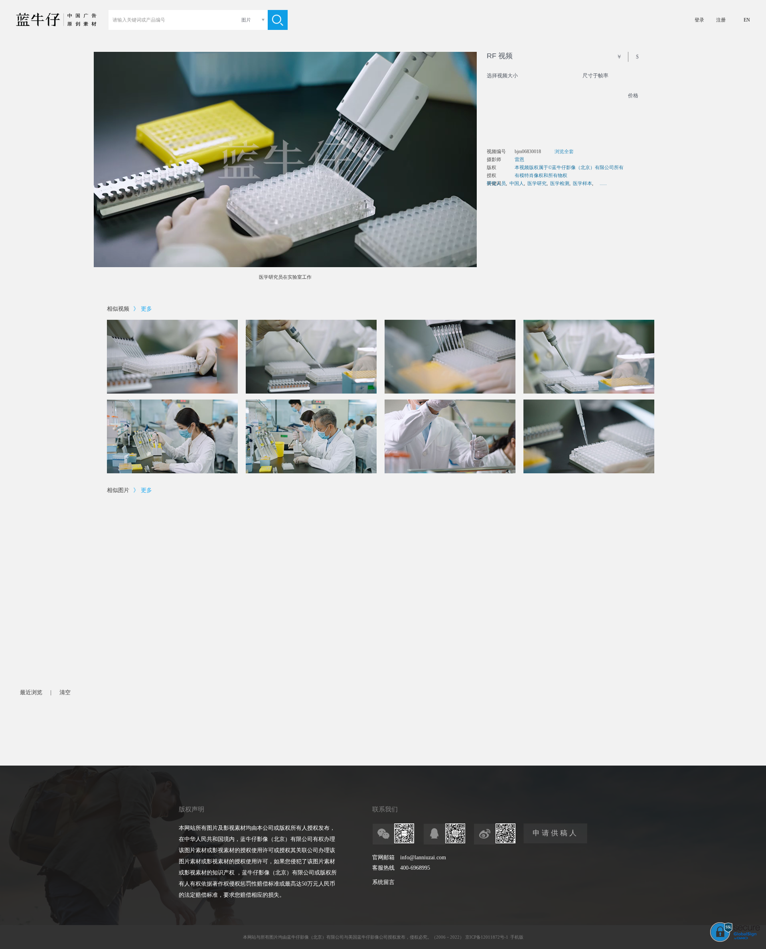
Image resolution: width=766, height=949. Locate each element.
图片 (246, 20)
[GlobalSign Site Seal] (735, 940)
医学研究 (537, 183)
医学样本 (582, 183)
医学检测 (559, 183)
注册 (721, 20)
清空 (65, 692)
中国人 (516, 183)
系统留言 (383, 882)
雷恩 (519, 159)
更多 (146, 309)
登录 (699, 20)
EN (747, 20)
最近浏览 (31, 692)
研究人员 (496, 183)
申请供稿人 (555, 833)
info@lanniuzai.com (423, 857)
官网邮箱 (383, 857)
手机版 (516, 937)
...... (603, 183)
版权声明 (191, 809)
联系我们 (385, 809)
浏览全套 (564, 151)
